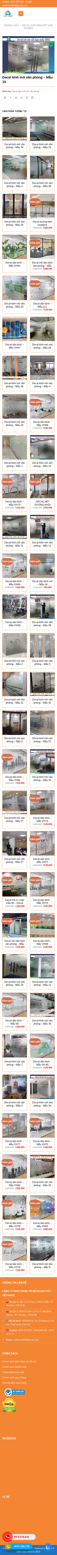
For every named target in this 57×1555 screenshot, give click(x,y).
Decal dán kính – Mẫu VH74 (42, 901)
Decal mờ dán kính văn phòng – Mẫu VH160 (42, 265)
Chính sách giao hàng (14, 1377)
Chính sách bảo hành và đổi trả (19, 1361)
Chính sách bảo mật (13, 1372)
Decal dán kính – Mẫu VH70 (14, 1265)
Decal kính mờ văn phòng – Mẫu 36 (14, 385)
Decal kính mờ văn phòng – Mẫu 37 (14, 819)
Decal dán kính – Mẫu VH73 (14, 503)
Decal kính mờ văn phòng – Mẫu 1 (14, 464)
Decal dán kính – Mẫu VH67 (14, 346)
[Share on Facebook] (10, 98)
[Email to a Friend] (21, 98)
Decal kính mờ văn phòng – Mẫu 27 (14, 860)
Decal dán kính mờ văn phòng (25, 91)
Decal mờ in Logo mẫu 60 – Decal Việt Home (14, 903)
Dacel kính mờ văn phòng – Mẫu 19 (42, 146)
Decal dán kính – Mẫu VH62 (42, 1225)
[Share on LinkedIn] (32, 98)
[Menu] (20, 13)
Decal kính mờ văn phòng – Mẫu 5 (42, 662)
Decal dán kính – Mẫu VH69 (42, 423)
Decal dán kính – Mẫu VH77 (14, 1143)
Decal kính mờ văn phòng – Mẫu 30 (42, 1104)
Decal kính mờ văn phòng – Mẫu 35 (42, 1022)
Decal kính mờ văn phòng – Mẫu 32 (42, 701)
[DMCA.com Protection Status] (9, 1405)
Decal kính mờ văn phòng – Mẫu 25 (14, 223)
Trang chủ (11, 25)
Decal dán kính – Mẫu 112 (42, 305)
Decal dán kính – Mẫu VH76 (42, 819)
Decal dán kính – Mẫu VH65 (14, 264)
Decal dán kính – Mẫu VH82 (14, 1184)
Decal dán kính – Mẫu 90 (14, 1022)
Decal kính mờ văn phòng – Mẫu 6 (14, 1104)
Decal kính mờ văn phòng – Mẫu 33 (42, 778)
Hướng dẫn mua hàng (14, 1383)
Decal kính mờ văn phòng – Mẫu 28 (42, 346)
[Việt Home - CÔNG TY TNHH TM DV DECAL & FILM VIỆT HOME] (8, 14)
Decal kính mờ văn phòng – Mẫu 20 (14, 305)
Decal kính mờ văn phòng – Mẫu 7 (14, 1063)
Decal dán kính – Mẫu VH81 (14, 778)
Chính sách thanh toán (14, 1367)
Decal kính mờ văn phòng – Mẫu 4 (42, 385)
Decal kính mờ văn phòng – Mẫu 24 (14, 983)
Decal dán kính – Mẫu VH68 (14, 624)
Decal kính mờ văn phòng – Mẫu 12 (42, 544)
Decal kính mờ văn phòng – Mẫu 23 (14, 423)
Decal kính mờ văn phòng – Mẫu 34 (14, 146)
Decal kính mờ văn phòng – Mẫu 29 (42, 1184)
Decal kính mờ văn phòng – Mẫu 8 (42, 1265)
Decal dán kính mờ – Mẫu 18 (42, 583)
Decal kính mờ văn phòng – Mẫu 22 (42, 740)
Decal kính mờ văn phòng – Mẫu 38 (42, 184)
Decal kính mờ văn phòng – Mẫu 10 (42, 464)
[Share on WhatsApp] (5, 98)
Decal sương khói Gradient (42, 223)
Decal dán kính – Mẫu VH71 (42, 860)
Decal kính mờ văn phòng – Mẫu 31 (14, 544)
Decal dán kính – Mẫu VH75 (42, 1143)
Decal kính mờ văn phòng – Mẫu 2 (14, 662)
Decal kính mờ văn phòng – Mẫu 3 (14, 184)
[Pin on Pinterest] (26, 98)
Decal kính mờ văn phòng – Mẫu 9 (14, 740)
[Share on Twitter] (16, 98)
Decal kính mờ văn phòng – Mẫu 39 (42, 624)
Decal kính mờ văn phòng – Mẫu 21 (14, 701)
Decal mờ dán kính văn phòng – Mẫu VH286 (14, 944)
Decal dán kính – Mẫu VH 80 (42, 1063)
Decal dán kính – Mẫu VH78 (14, 1225)
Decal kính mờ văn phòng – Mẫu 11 (42, 983)
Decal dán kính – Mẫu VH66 (42, 942)
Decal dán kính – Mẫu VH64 (14, 583)
